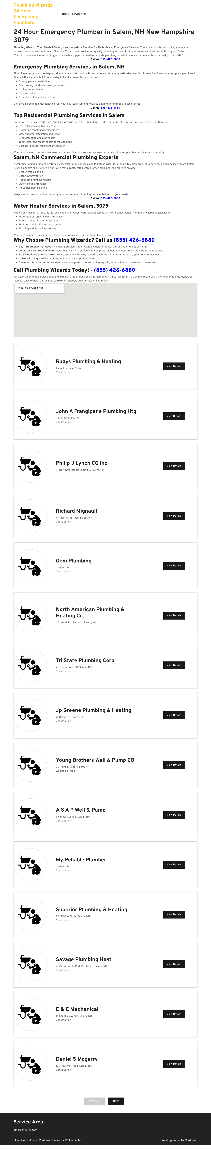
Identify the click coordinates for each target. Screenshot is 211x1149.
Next (116, 1101)
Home (65, 14)
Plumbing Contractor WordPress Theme (37, 1140)
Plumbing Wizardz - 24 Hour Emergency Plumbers (35, 14)
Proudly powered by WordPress (179, 1140)
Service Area (79, 14)
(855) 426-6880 (110, 59)
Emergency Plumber (26, 1130)
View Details (174, 366)
